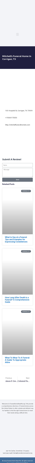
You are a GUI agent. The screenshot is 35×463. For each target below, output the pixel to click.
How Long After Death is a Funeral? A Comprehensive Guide (17, 299)
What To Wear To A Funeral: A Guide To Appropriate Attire (17, 360)
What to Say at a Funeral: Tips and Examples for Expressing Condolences (16, 239)
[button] (17, 34)
